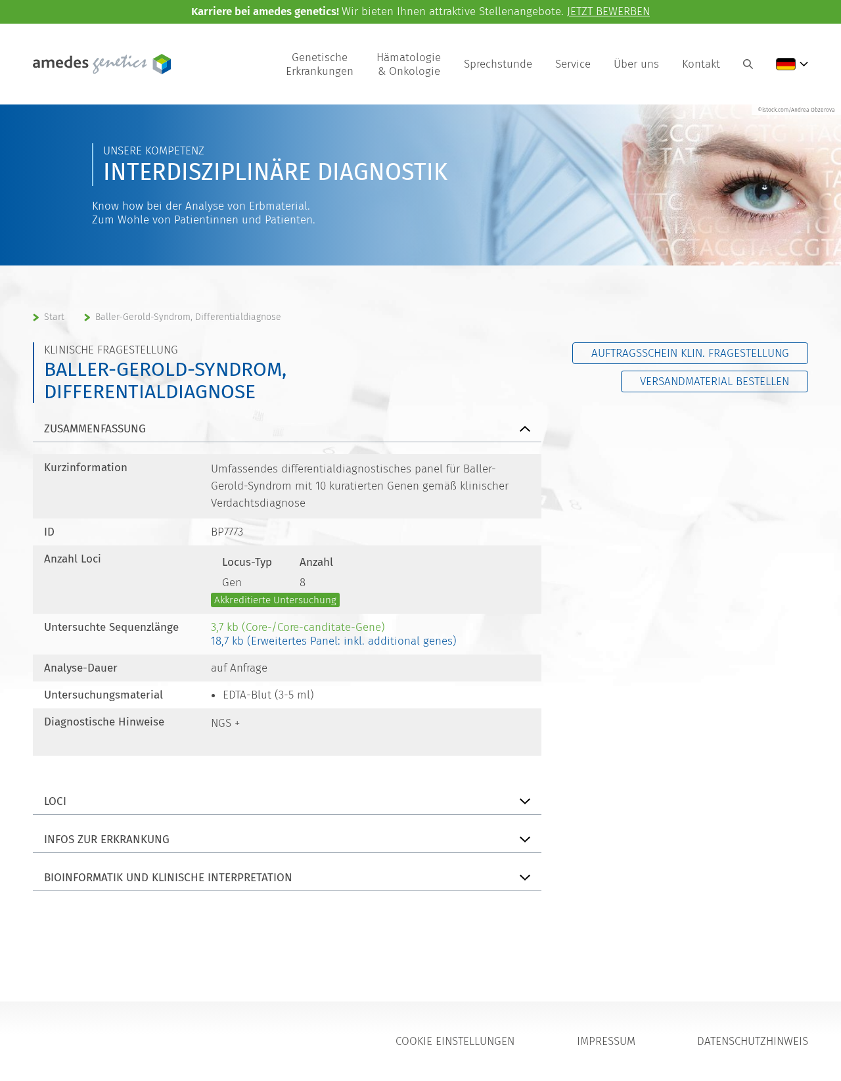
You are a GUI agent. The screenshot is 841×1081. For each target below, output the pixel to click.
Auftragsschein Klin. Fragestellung (690, 353)
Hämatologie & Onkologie (408, 64)
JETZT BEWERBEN (608, 11)
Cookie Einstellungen (455, 1041)
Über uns (636, 64)
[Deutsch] (792, 64)
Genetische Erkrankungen (319, 64)
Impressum (606, 1041)
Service (573, 64)
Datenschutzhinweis (752, 1041)
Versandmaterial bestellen (714, 381)
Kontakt (701, 64)
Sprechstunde (498, 64)
